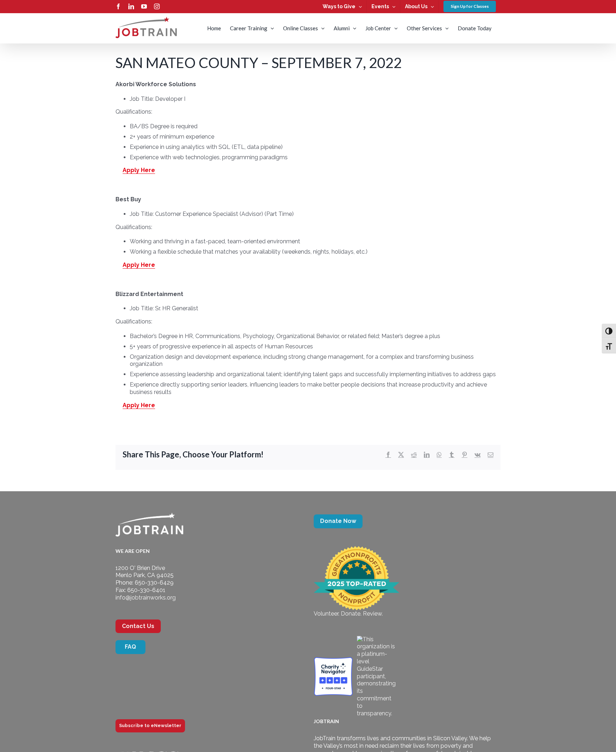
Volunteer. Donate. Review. (348, 613)
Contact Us (138, 626)
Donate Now (338, 521)
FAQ (130, 646)
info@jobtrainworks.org (145, 597)
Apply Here (139, 170)
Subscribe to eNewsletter (150, 725)
